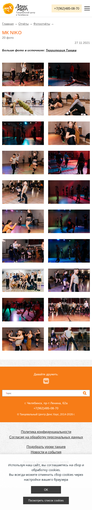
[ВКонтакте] (46, 381)
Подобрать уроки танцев (46, 447)
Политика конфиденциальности (46, 432)
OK (46, 489)
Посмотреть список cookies (46, 500)
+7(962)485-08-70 (66, 8)
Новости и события (46, 452)
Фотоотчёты (41, 23)
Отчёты (23, 23)
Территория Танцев (61, 50)
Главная (8, 23)
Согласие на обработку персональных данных (46, 437)
